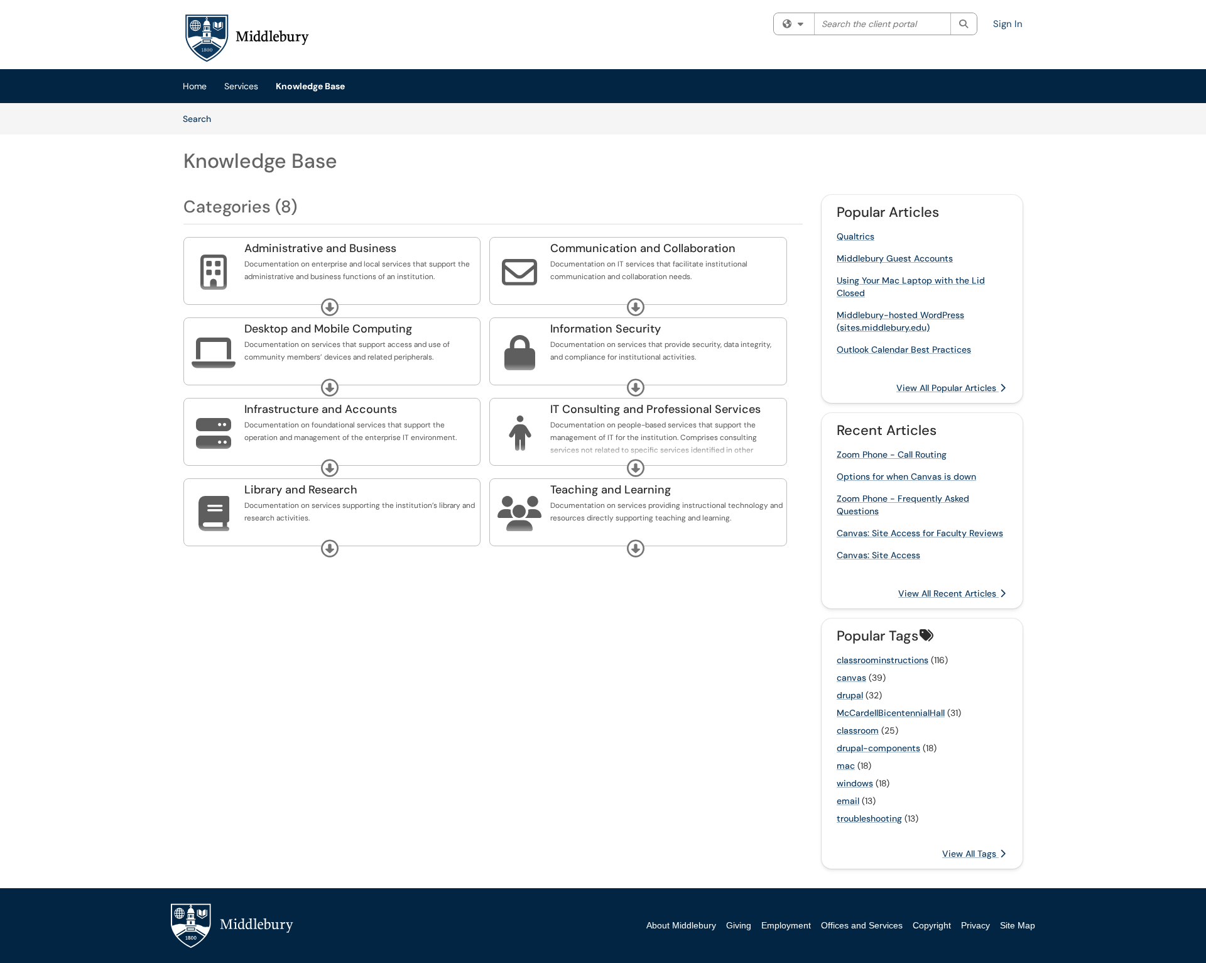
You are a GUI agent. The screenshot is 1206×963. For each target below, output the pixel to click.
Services (241, 86)
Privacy (975, 925)
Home (195, 86)
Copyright (932, 925)
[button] (329, 307)
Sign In (1008, 24)
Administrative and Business (320, 248)
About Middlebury (681, 925)
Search (201, 118)
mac (846, 765)
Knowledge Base (310, 86)
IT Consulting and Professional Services (655, 409)
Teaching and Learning (610, 489)
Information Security (605, 328)
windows (855, 783)
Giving (738, 925)
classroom (858, 730)
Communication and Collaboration (643, 248)
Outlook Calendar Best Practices (904, 349)
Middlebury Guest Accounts (895, 258)
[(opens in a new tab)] (246, 38)
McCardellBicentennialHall (891, 712)
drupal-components (878, 748)
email (848, 800)
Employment (786, 925)
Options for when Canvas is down (906, 476)
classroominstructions (882, 660)
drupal (850, 695)
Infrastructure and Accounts (320, 409)
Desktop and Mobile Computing (328, 328)
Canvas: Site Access (878, 555)
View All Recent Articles (948, 593)
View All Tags (970, 853)
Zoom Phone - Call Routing (892, 454)
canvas (851, 677)
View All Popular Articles (947, 387)
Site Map (1017, 925)
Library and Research (300, 489)
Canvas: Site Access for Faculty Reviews (920, 533)
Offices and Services (862, 925)
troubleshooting (869, 818)
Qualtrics (855, 236)
